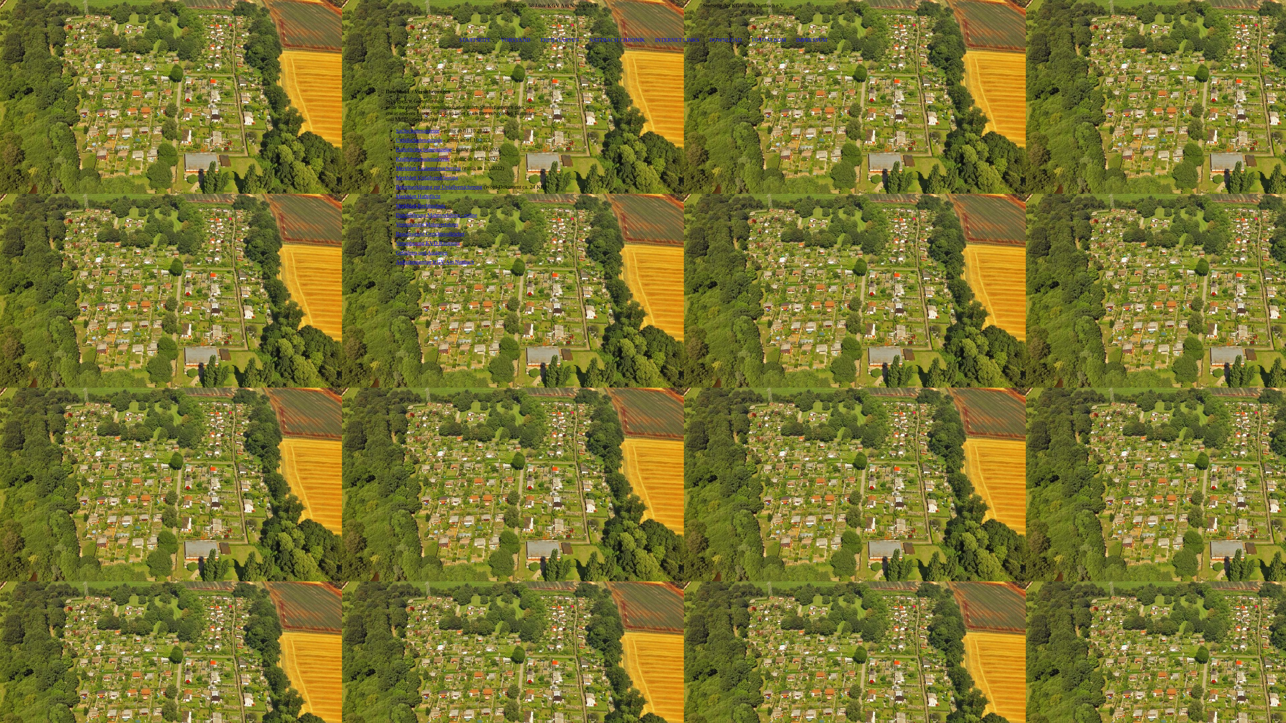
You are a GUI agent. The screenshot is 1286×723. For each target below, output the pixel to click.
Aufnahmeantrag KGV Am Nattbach (435, 262)
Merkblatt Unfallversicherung (427, 177)
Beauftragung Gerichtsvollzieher (430, 234)
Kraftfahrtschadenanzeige (423, 159)
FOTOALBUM (769, 40)
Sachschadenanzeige (417, 131)
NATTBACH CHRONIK (617, 40)
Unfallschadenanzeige (419, 140)
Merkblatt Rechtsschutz (420, 206)
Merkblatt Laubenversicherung (428, 168)
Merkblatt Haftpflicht (418, 196)
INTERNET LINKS (677, 40)
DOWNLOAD (725, 40)
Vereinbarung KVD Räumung (428, 243)
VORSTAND (515, 40)
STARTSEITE (475, 40)
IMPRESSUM (811, 40)
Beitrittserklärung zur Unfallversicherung (439, 187)
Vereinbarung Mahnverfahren (427, 224)
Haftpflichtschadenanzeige (424, 149)
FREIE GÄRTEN (560, 40)
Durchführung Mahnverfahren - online (436, 215)
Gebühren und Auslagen (421, 252)
